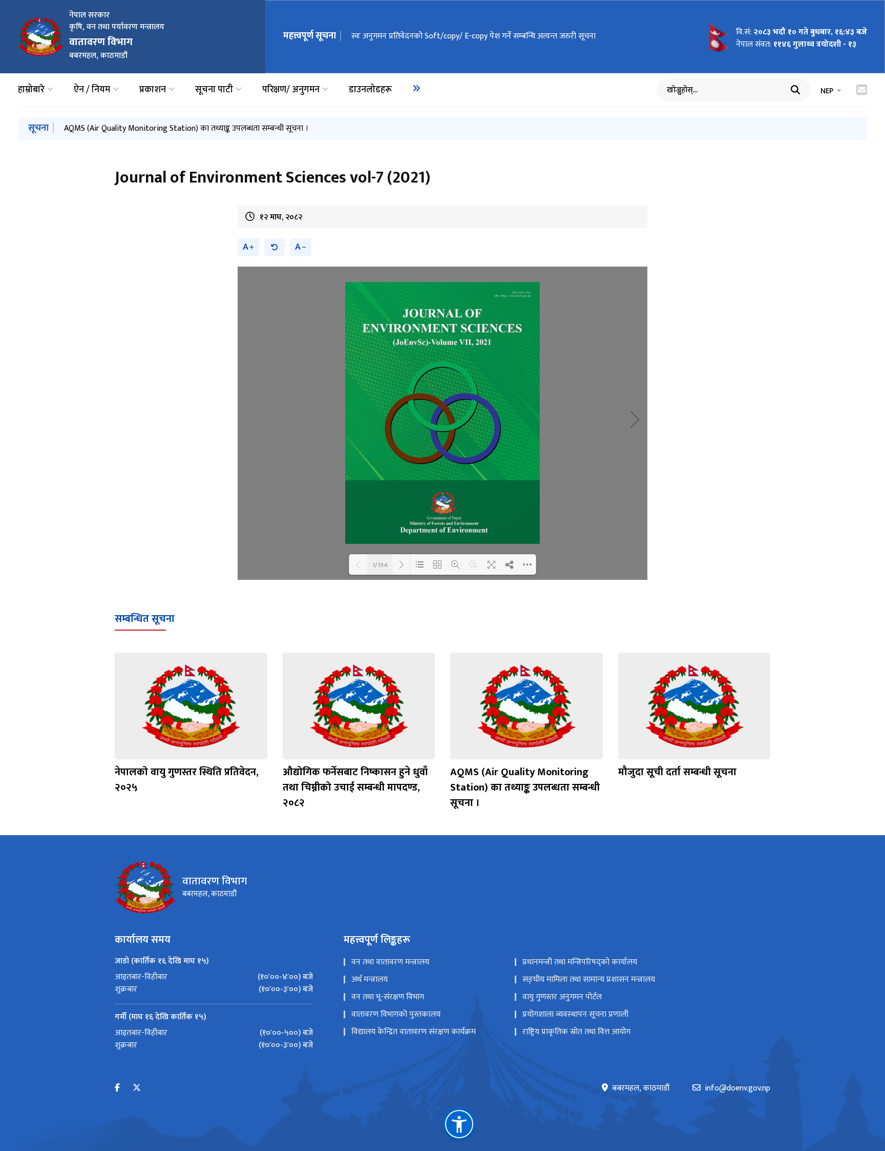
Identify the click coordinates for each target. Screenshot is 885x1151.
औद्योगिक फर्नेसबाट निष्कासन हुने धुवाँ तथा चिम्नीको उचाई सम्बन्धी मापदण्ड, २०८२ (355, 787)
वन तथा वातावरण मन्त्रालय (390, 962)
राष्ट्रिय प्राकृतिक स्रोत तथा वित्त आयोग (576, 1032)
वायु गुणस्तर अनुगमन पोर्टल (562, 997)
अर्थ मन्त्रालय (369, 979)
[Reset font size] (274, 247)
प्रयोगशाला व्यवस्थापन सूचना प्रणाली (575, 1014)
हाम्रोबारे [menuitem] (31, 90)
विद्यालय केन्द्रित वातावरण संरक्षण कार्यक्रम (413, 1032)
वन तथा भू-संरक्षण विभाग (387, 997)
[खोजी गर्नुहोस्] (795, 89)
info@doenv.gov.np (737, 1088)
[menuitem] (416, 88)
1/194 (380, 564)
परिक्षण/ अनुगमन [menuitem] (291, 90)
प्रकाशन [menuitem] (152, 90)
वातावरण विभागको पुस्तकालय (395, 1014)
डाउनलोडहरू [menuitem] (370, 90)
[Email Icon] (861, 90)
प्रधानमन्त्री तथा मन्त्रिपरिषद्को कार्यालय (579, 962)
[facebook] (117, 1088)
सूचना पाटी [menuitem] (214, 90)
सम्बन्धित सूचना (145, 619)
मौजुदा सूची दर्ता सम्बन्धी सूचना (677, 772)
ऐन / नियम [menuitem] (92, 90)
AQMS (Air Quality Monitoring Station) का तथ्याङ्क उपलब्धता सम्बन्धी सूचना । (186, 128)
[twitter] (137, 1088)
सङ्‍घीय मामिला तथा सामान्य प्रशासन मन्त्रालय (588, 979)
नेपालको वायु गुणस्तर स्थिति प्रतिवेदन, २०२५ (187, 779)
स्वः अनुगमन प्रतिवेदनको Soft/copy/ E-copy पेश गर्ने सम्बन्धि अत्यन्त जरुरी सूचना (473, 36)
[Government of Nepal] (41, 36)
